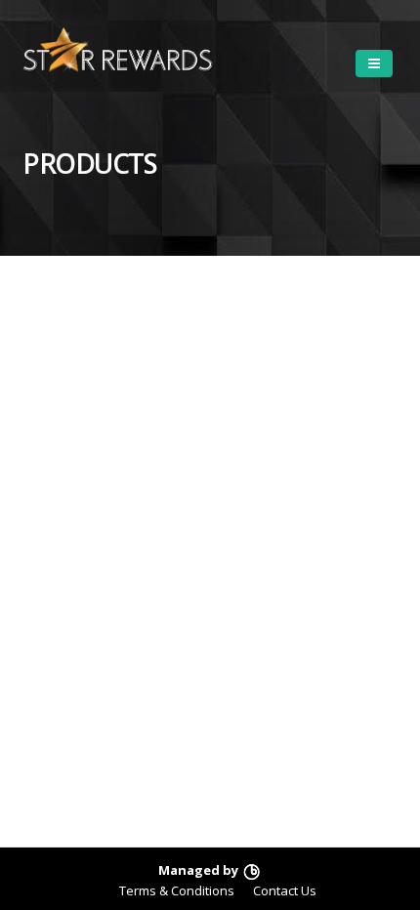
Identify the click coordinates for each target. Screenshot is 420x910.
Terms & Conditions (176, 890)
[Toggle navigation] (374, 63)
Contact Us (284, 890)
